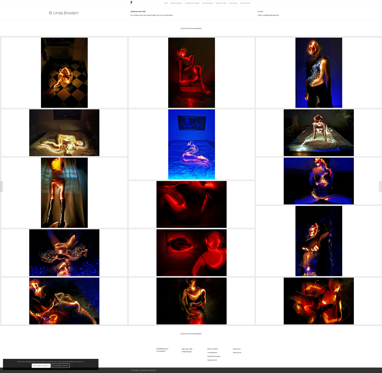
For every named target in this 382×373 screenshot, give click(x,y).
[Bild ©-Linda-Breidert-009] (192, 205)
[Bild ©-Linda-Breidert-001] (65, 73)
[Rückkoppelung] (1, 186)
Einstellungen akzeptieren (41, 365)
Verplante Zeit (212, 360)
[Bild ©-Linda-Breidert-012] (192, 253)
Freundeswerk (212, 352)
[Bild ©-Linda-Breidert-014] (192, 302)
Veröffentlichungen (213, 356)
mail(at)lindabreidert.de (271, 15)
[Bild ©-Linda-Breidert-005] (192, 145)
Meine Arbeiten (212, 349)
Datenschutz (237, 352)
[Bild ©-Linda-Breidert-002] (192, 73)
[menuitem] (166, 3)
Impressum (237, 349)
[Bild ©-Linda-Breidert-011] (65, 253)
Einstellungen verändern (60, 365)
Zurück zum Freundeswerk (191, 28)
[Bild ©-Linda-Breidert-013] (65, 302)
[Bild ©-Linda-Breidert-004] (65, 133)
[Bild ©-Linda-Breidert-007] (65, 193)
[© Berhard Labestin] (380, 186)
